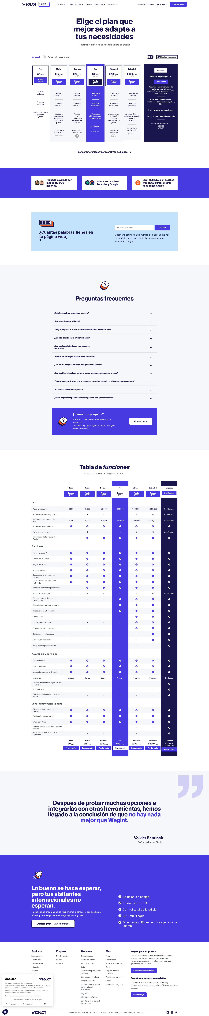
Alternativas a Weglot (89, 997)
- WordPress (36, 960)
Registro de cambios (114, 977)
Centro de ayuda (88, 960)
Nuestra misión (62, 956)
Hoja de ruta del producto (112, 972)
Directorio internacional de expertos (90, 1002)
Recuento (162, 227)
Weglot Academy (88, 981)
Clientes (34, 971)
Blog (108, 967)
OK (45, 1004)
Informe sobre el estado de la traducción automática (90, 987)
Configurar (27, 1004)
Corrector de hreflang (90, 977)
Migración (85, 993)
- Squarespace (37, 963)
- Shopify (35, 967)
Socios (59, 960)
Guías (83, 967)
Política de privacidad (114, 963)
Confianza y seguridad (115, 984)
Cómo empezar (87, 956)
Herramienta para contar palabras (91, 972)
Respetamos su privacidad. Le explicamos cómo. (22, 996)
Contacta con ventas (146, 4)
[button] (5, 1012)
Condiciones (111, 960)
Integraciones (36, 956)
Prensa (109, 956)
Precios (89, 4)
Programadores (87, 963)
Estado (108, 981)
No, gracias (11, 1004)
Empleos (59, 963)
